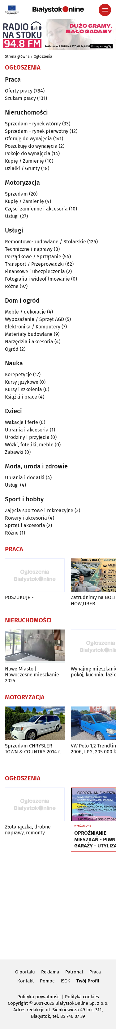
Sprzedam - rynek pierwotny (36, 131)
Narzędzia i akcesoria (29, 342)
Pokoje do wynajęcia (27, 153)
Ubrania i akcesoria (27, 430)
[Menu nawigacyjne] (105, 10)
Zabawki (14, 452)
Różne (12, 286)
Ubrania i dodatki (25, 478)
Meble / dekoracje (25, 312)
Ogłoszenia (43, 56)
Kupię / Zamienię (24, 161)
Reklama (50, 972)
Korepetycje (18, 374)
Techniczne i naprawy (29, 249)
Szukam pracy (20, 98)
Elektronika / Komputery (32, 327)
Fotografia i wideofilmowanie (37, 279)
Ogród (12, 349)
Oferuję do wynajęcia (28, 139)
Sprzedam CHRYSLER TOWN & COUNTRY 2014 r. (33, 749)
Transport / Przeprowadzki (34, 264)
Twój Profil (87, 981)
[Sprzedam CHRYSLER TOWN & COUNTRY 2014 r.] (35, 723)
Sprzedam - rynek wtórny (33, 124)
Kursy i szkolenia (23, 389)
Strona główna (17, 56)
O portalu (25, 972)
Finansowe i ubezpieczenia (35, 271)
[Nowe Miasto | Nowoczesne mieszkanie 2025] (35, 646)
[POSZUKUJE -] (35, 575)
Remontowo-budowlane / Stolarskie (45, 242)
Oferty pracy (18, 91)
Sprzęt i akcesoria (25, 525)
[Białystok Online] (58, 9)
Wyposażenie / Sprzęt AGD (34, 319)
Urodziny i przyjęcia (27, 437)
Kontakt (25, 981)
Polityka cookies (82, 997)
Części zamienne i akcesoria (36, 209)
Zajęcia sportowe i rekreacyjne (39, 510)
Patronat (74, 972)
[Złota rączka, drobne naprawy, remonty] (35, 804)
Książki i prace (21, 397)
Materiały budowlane (29, 334)
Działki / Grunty (22, 168)
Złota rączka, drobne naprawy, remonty (28, 830)
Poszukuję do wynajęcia (31, 146)
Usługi (12, 216)
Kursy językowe (21, 382)
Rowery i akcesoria (26, 518)
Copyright (18, 1003)
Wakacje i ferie (21, 422)
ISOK (65, 981)
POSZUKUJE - (19, 597)
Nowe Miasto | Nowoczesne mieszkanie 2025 (32, 675)
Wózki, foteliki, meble (29, 445)
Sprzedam (16, 194)
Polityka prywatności (39, 997)
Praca (95, 972)
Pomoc (47, 981)
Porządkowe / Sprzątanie (33, 257)
